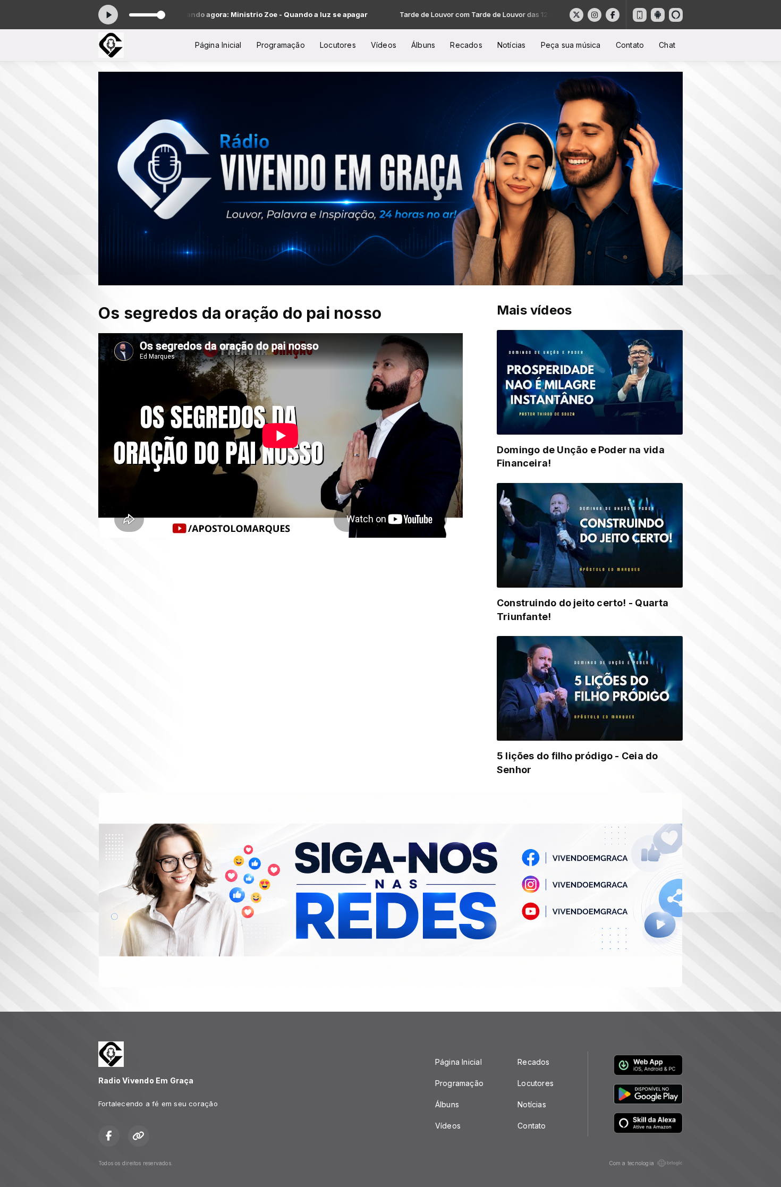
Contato (630, 44)
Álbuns (423, 44)
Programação (281, 44)
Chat (667, 44)
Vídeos (383, 44)
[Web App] (640, 15)
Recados (466, 44)
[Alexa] (676, 15)
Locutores (338, 44)
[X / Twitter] (576, 15)
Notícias (511, 44)
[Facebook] (612, 15)
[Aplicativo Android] (658, 15)
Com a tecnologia (631, 1163)
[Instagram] (594, 15)
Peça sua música (571, 44)
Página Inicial (218, 44)
